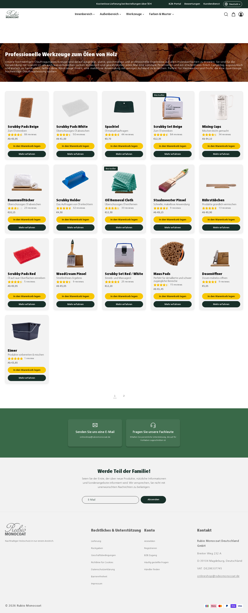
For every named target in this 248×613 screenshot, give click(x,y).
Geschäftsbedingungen (103, 555)
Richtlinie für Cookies (102, 562)
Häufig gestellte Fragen (156, 562)
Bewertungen (192, 4)
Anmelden (149, 541)
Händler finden (152, 569)
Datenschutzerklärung (103, 569)
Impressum (96, 583)
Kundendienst (211, 4)
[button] (226, 14)
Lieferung (96, 541)
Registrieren (150, 548)
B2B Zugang (150, 555)
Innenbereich (83, 14)
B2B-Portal (175, 4)
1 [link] (115, 396)
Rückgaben (97, 548)
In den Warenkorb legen (26, 146)
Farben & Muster (160, 14)
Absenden (153, 499)
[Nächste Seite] (133, 396)
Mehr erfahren (27, 154)
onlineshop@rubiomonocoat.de (218, 576)
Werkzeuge (134, 14)
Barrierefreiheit (99, 576)
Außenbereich (109, 14)
